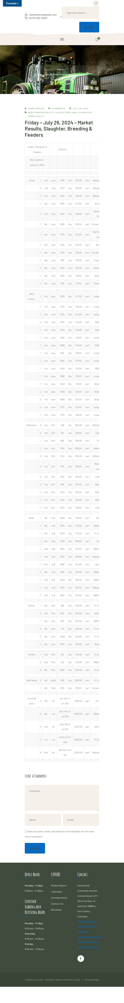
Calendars (56, 891)
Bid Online (56, 909)
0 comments (58, 108)
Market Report (59, 885)
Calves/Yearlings (66, 112)
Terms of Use (73, 979)
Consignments (59, 897)
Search (89, 27)
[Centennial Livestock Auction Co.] (61, 16)
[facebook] (80, 958)
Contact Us (57, 903)
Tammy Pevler (36, 108)
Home (60, 69)
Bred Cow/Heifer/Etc (41, 112)
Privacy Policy (92, 979)
